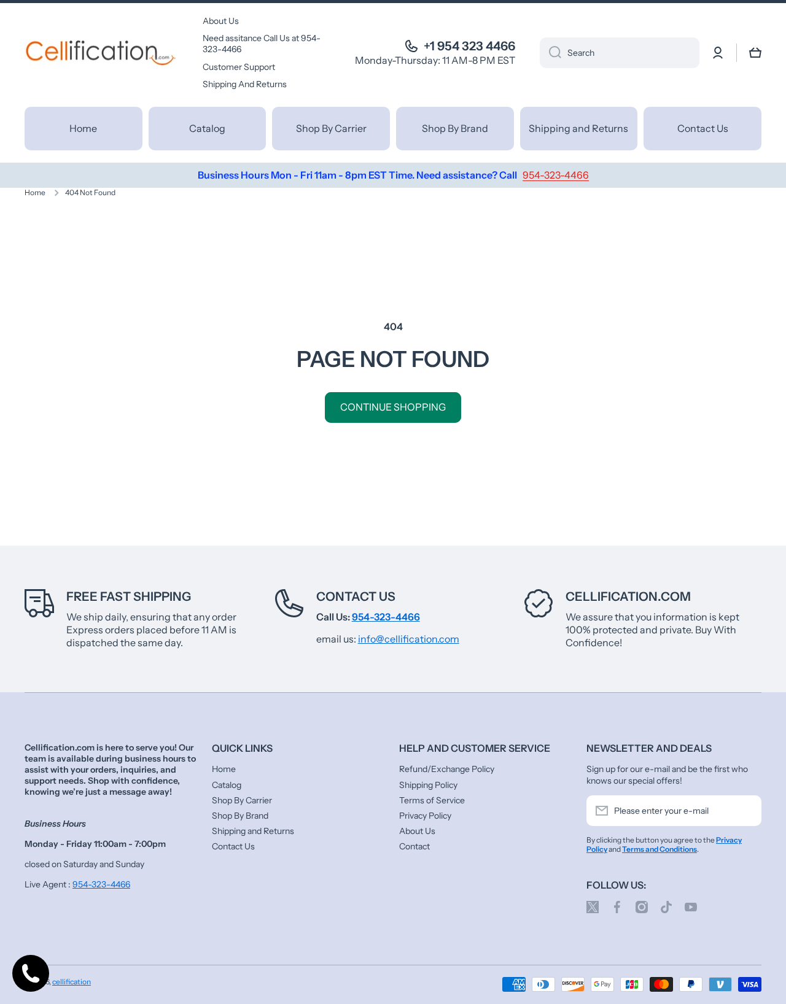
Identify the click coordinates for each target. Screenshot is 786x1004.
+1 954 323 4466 (469, 46)
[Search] (550, 52)
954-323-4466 (101, 884)
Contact (414, 846)
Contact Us (355, 596)
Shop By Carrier (242, 800)
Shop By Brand (240, 815)
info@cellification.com (408, 639)
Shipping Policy (428, 784)
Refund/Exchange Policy (446, 768)
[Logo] (101, 53)
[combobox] (619, 52)
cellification (71, 981)
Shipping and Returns (253, 830)
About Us (417, 830)
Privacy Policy (425, 815)
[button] (755, 53)
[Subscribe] (746, 810)
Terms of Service (432, 800)
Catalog (226, 784)
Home (35, 192)
